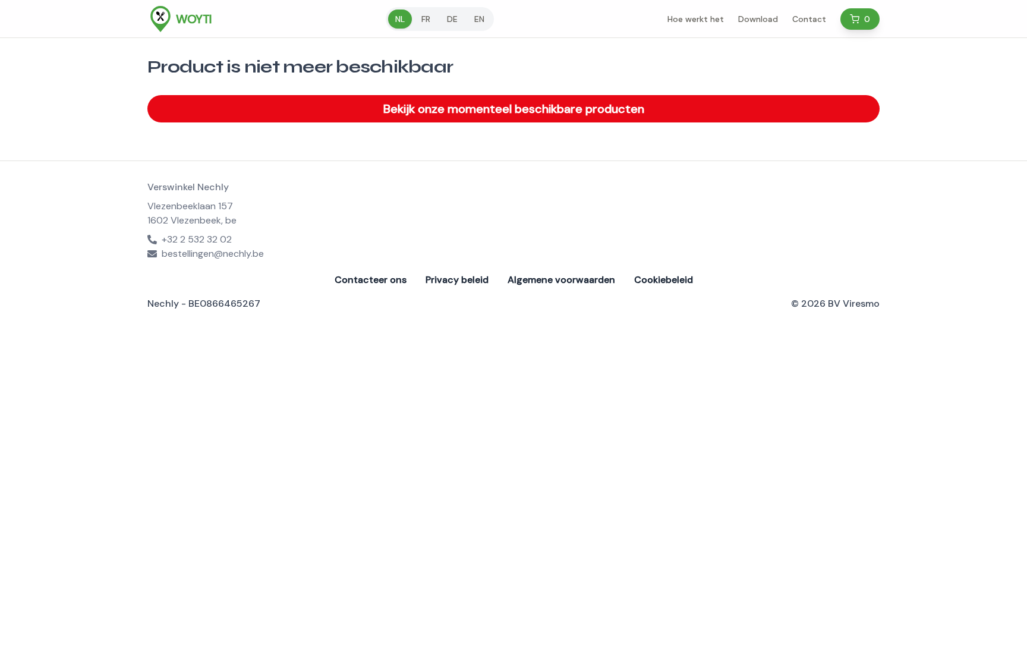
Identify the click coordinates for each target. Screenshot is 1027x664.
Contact (809, 19)
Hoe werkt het (695, 19)
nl (400, 19)
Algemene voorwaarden (561, 279)
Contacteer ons (371, 279)
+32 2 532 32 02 (197, 239)
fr (425, 19)
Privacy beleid (457, 279)
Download (758, 19)
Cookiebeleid (663, 279)
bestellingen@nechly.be (213, 253)
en (479, 19)
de (452, 19)
